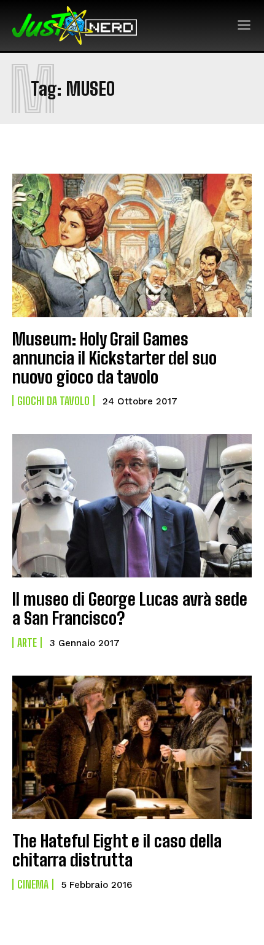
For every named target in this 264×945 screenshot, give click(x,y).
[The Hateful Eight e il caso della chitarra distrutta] (132, 747)
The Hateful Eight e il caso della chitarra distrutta (117, 850)
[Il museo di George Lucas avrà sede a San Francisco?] (132, 505)
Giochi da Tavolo (53, 400)
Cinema (33, 884)
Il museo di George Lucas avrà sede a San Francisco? (129, 608)
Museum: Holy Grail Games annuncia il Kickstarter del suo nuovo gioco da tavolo (114, 357)
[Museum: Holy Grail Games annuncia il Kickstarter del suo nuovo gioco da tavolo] (132, 245)
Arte (27, 642)
